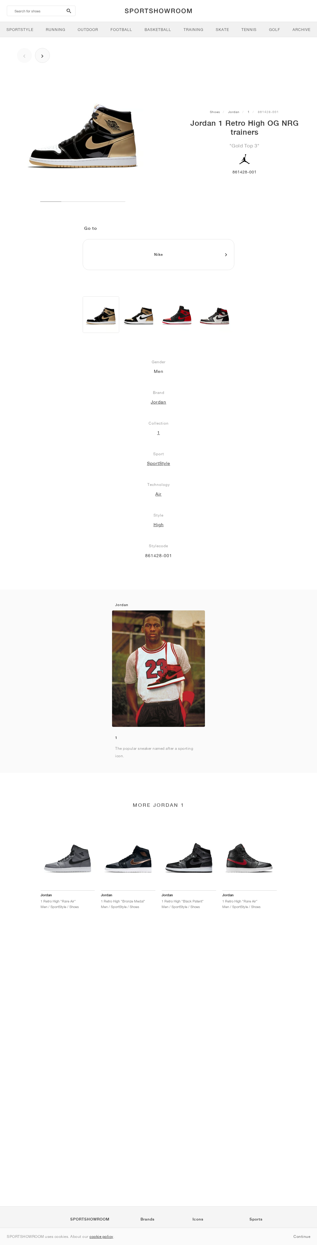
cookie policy (101, 1236)
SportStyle (158, 463)
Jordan (234, 112)
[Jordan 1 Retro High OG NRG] (101, 314)
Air (158, 493)
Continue (301, 1236)
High (159, 524)
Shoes (215, 112)
